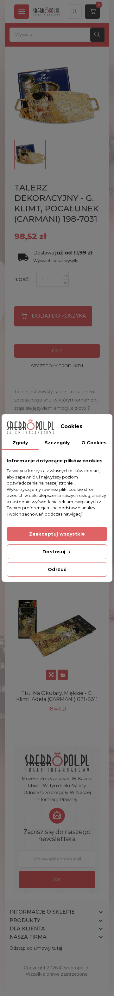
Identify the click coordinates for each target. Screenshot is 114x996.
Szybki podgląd (51, 675)
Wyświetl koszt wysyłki (55, 260)
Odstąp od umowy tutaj (36, 948)
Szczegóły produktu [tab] (57, 365)
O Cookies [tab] (93, 443)
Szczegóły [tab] (57, 443)
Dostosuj (54, 552)
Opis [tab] (57, 350)
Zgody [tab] (20, 443)
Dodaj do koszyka (59, 316)
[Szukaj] (97, 35)
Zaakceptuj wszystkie (57, 534)
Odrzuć (57, 569)
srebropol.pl (76, 968)
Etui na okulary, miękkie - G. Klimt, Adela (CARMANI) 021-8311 (57, 696)
